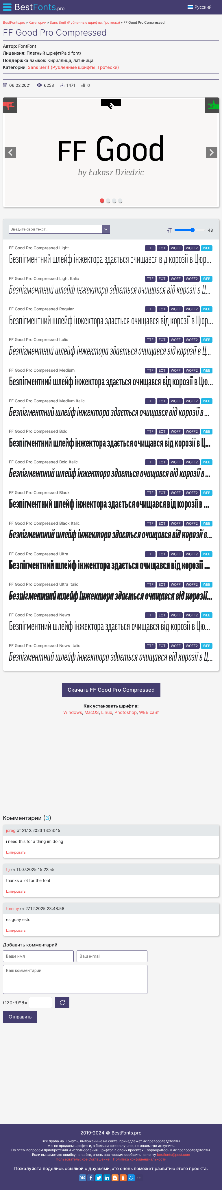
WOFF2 (192, 248)
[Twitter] (98, 1177)
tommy (12, 908)
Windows (72, 712)
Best (39, 7)
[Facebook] (90, 1177)
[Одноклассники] (123, 1177)
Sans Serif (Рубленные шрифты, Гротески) (73, 67)
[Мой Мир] (131, 1177)
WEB (206, 248)
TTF (150, 248)
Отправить (20, 1016)
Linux (106, 712)
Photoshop (125, 712)
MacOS (91, 712)
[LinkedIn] (106, 1177)
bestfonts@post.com (173, 1154)
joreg (11, 830)
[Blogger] (115, 1177)
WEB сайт (149, 712)
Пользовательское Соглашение (83, 1159)
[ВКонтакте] (82, 1177)
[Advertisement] (111, 762)
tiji (8, 869)
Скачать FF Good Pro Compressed (111, 690)
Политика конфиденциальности (139, 1159)
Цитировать (16, 852)
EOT (162, 248)
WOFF (176, 248)
